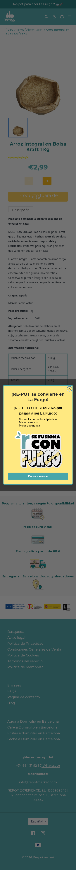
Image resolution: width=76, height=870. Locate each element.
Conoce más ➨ (38, 476)
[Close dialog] (69, 388)
